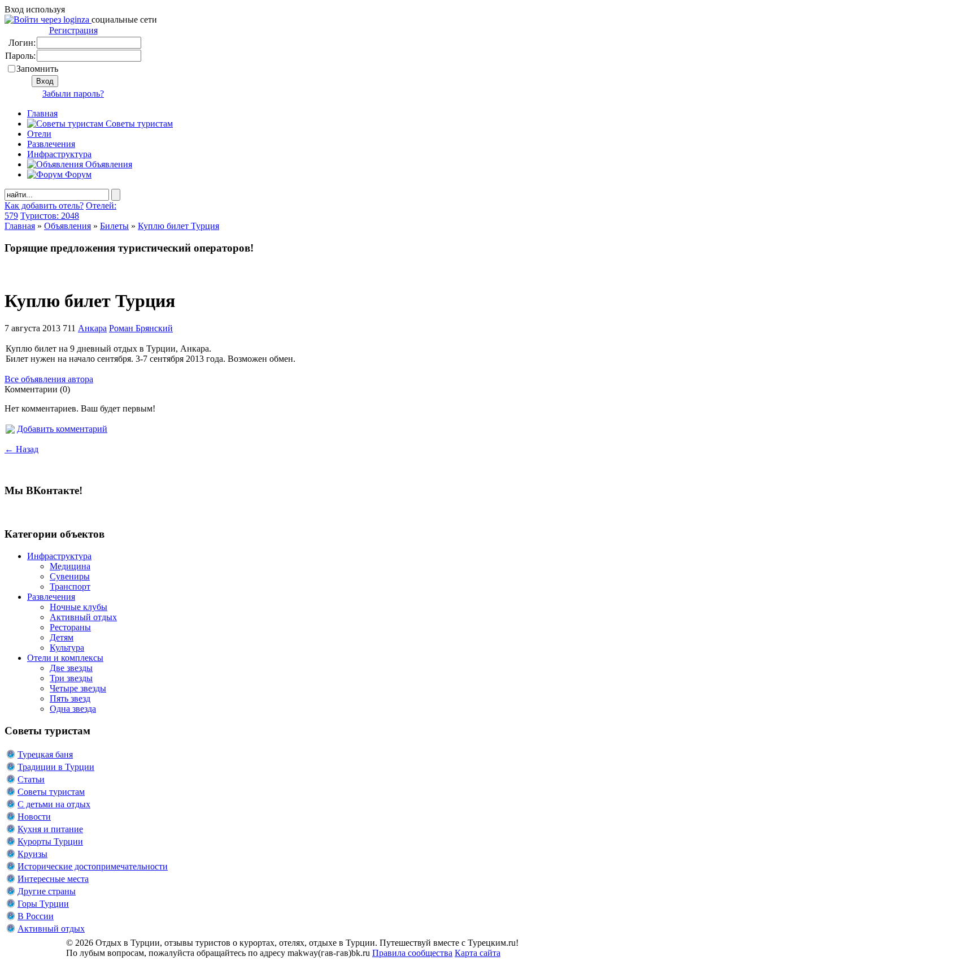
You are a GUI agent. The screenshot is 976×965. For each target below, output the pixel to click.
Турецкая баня (45, 754)
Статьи (31, 779)
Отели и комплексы (65, 658)
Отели (39, 134)
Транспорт (70, 586)
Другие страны (47, 891)
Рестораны (70, 627)
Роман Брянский (141, 328)
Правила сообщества (412, 953)
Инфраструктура (59, 154)
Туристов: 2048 (49, 215)
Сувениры (70, 576)
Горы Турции (43, 903)
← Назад (21, 449)
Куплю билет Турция (178, 226)
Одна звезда (73, 708)
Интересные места (53, 879)
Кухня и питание (50, 829)
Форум (77, 174)
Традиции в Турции (56, 767)
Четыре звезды (78, 688)
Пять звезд (70, 698)
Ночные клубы (78, 607)
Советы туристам (138, 123)
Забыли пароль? (73, 93)
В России (36, 916)
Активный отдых (83, 617)
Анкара (92, 328)
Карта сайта (477, 953)
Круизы (32, 854)
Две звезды (71, 668)
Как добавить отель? (44, 205)
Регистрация (73, 30)
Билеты (114, 226)
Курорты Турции (50, 841)
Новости (34, 816)
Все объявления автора (49, 379)
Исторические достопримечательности (93, 866)
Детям (61, 637)
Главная (20, 226)
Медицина (70, 566)
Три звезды (71, 678)
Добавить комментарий (62, 429)
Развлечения (51, 144)
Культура (67, 647)
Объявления (107, 164)
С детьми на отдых (54, 804)
